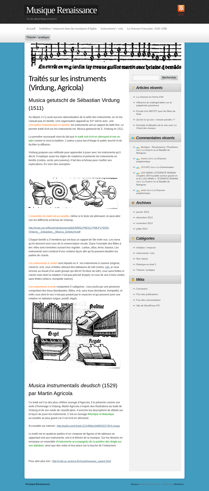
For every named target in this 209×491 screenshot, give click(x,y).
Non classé (142, 258)
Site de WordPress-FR (148, 305)
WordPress (179, 484)
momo (144, 158)
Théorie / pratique (37, 37)
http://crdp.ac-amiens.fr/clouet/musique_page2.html (81, 461)
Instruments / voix (112, 28)
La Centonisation (165, 167)
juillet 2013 (141, 228)
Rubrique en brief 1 (146, 264)
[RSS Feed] (181, 11)
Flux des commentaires (148, 300)
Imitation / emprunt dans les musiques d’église (68, 28)
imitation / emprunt (146, 247)
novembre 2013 (144, 223)
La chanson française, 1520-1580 (147, 28)
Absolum (135, 484)
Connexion (141, 288)
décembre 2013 (144, 217)
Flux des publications (147, 294)
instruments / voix (145, 253)
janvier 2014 (142, 212)
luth (107, 267)
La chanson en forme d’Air (150, 97)
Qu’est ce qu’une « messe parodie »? (155, 119)
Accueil (30, 28)
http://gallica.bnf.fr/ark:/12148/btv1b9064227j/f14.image (88, 425)
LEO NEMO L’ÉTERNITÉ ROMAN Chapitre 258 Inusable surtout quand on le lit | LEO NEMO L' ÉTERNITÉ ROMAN (157, 175)
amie (143, 190)
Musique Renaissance (61, 10)
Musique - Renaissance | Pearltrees (159, 147)
